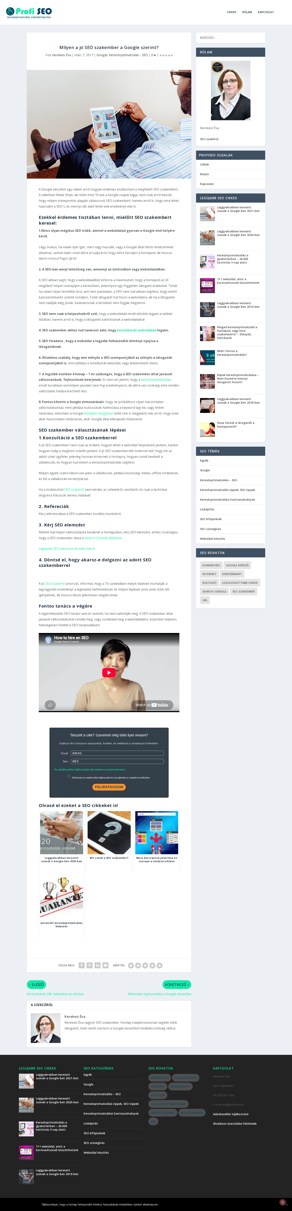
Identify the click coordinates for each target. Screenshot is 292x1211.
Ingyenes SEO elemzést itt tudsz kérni (67, 548)
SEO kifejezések (211, 519)
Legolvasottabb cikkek (240, 583)
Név (65, 761)
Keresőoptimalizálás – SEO (218, 480)
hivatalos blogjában (98, 413)
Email (64, 753)
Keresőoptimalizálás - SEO (128, 55)
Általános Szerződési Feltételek (235, 1123)
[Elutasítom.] (286, 1204)
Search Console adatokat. (103, 538)
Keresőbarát (232, 574)
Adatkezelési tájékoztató (230, 1114)
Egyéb (204, 460)
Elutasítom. (195, 1204)
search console (214, 591)
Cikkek (231, 12)
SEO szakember (243, 591)
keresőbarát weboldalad (136, 330)
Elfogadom (171, 1204)
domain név (211, 565)
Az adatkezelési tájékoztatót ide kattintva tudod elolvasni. (90, 769)
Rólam (247, 12)
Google (102, 55)
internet (209, 574)
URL (205, 600)
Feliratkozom (109, 787)
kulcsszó (209, 583)
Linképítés (207, 509)
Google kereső (237, 565)
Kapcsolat (266, 12)
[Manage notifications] (282, 1202)
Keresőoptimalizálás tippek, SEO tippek (227, 490)
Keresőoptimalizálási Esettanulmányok (227, 499)
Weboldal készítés (212, 539)
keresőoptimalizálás (156, 379)
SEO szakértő (74, 489)
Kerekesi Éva (61, 55)
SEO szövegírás (210, 529)
